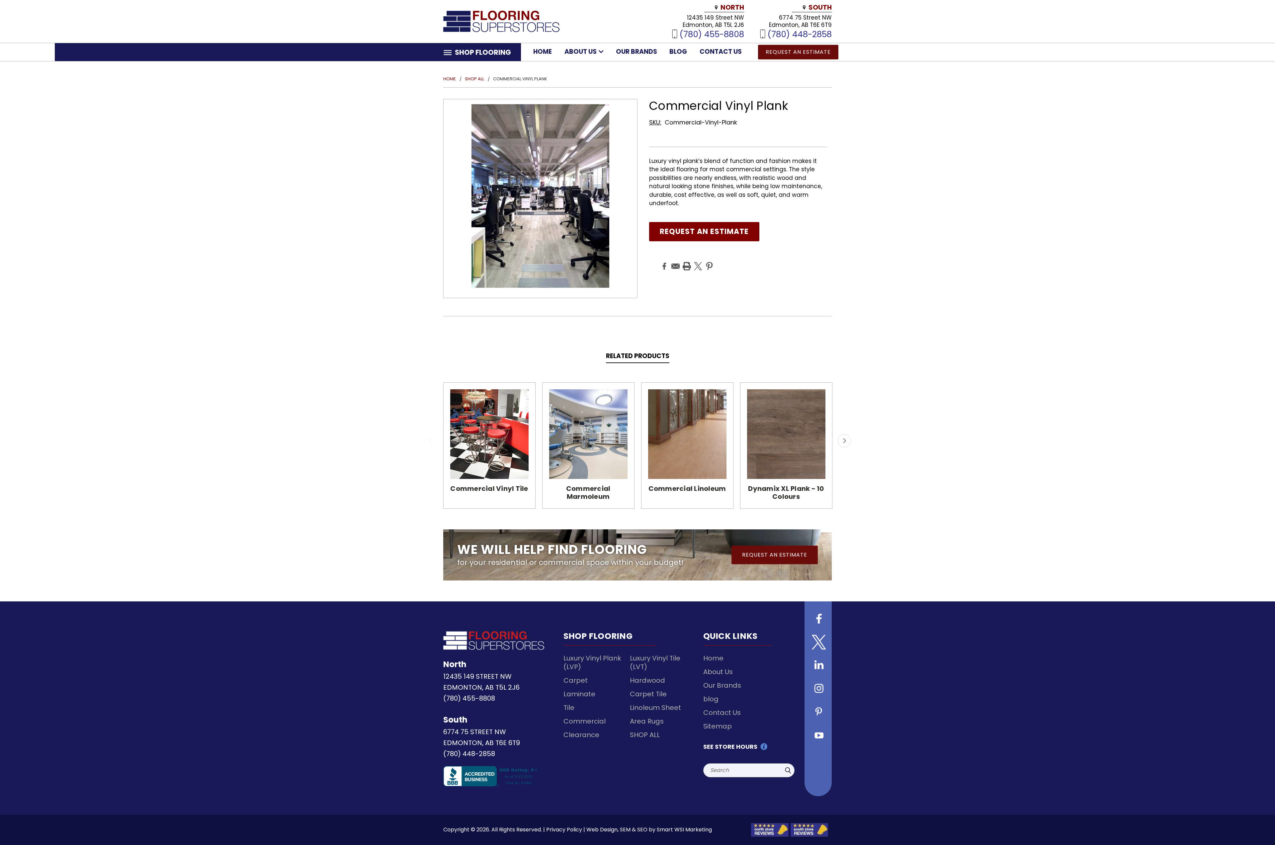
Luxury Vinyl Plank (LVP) (592, 662)
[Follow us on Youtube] (818, 736)
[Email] (674, 261)
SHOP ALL (645, 734)
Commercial (584, 721)
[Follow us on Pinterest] (818, 712)
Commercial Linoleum (687, 488)
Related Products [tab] (637, 355)
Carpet (575, 680)
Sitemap (717, 726)
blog (678, 51)
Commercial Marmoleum (588, 492)
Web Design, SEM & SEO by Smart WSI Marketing (649, 829)
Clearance (581, 734)
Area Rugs (647, 721)
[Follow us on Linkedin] (818, 666)
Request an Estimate (798, 52)
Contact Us (721, 51)
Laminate (579, 694)
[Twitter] (697, 261)
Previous (431, 440)
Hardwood (647, 680)
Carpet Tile (648, 694)
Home (542, 51)
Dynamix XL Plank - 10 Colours (786, 492)
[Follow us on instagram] (818, 689)
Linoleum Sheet (655, 707)
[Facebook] (663, 261)
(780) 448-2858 (799, 34)
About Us (581, 51)
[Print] (686, 261)
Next (844, 440)
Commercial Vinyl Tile (489, 488)
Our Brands (636, 51)
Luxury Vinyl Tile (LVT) (655, 662)
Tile (568, 707)
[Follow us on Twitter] (818, 643)
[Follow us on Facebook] (818, 619)
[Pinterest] (708, 261)
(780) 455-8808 (711, 34)
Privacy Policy (564, 829)
